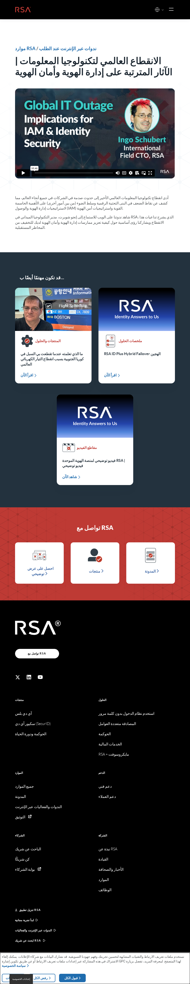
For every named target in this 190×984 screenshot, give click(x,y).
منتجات (19, 699)
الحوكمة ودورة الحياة (30, 734)
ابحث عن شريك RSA (28, 940)
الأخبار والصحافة (111, 869)
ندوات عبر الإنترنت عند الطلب (68, 48)
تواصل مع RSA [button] (37, 653)
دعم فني (105, 786)
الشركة (102, 835)
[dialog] (95, 968)
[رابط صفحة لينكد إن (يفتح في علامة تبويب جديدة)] (29, 677)
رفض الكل (41, 978)
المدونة (20, 797)
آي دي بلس (23, 713)
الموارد (19, 772)
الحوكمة (104, 734)
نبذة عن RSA (107, 849)
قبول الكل (71, 978)
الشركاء (20, 835)
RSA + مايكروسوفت (113, 754)
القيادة (103, 859)
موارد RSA (25, 48)
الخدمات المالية (110, 744)
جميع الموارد (24, 786)
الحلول (102, 699)
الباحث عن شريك (28, 849)
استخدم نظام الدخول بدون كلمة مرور (126, 713)
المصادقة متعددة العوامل (117, 724)
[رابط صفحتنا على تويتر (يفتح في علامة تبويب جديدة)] (17, 677)
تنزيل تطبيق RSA (30, 909)
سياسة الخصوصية (14, 966)
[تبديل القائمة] (171, 9)
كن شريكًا (22, 859)
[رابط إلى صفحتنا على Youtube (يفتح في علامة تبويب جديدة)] (40, 677)
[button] (163, 10)
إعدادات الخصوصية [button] (21, 979)
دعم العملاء (107, 797)
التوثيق (20, 817)
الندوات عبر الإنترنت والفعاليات (33, 930)
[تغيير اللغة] (157, 9)
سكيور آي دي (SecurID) (33, 724)
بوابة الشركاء (25, 869)
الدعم (101, 772)
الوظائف (104, 890)
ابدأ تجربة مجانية (24, 920)
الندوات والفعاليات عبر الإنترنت (38, 807)
